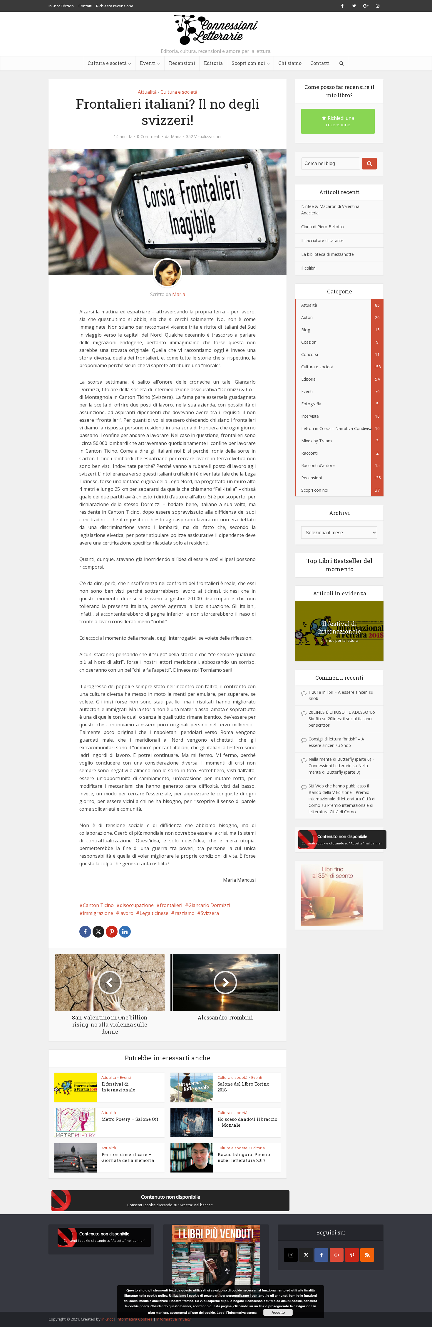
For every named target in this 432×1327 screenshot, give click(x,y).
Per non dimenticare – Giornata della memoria (127, 1157)
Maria (176, 136)
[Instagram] (291, 1255)
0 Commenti (148, 136)
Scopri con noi (248, 63)
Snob (313, 698)
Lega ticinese (154, 913)
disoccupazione (137, 905)
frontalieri (171, 905)
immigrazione (98, 913)
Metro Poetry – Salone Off (129, 1119)
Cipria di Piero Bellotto (322, 226)
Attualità (147, 92)
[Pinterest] (352, 1255)
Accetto (278, 1312)
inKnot (107, 1319)
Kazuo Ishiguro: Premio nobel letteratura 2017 (243, 1157)
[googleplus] (337, 1255)
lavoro (126, 913)
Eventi (148, 63)
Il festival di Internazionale (118, 1087)
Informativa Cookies (135, 1319)
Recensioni (182, 63)
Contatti (85, 6)
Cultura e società (107, 63)
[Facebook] (321, 1255)
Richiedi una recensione (340, 121)
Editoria (213, 63)
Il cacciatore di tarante (322, 240)
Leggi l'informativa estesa (237, 1312)
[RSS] (367, 1255)
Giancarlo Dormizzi (209, 905)
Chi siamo (290, 63)
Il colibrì (308, 268)
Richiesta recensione (114, 6)
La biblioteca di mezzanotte (327, 254)
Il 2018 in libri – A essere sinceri (338, 692)
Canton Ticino (98, 905)
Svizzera (210, 913)
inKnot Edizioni (61, 6)
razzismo (185, 913)
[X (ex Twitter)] (306, 1255)
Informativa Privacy (173, 1319)
